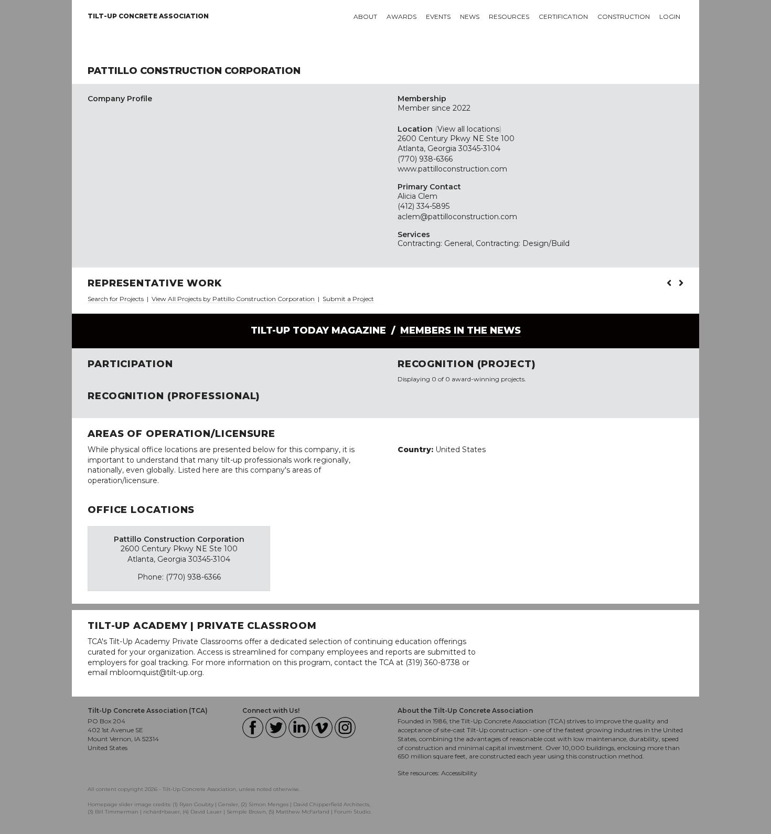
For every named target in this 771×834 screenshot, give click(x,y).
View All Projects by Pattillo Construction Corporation (234, 299)
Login (669, 16)
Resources (509, 16)
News (469, 16)
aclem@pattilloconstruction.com (457, 216)
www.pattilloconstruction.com (452, 169)
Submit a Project (348, 299)
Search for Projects (116, 299)
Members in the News (460, 330)
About (365, 16)
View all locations (468, 129)
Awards (401, 16)
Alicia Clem (417, 196)
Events (438, 16)
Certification (563, 16)
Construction (623, 16)
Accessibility (459, 773)
